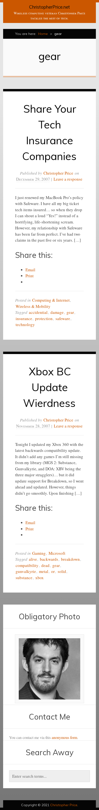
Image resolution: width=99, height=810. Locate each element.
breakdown (70, 559)
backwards (49, 559)
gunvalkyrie (26, 571)
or (53, 571)
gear (70, 312)
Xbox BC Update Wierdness (49, 387)
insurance (24, 318)
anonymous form (64, 737)
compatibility (27, 565)
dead (45, 565)
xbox (39, 577)
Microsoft (57, 553)
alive (33, 559)
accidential (38, 312)
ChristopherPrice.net (49, 7)
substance (24, 577)
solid (62, 571)
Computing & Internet (51, 300)
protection (44, 318)
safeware (63, 318)
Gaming (39, 553)
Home (43, 34)
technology (25, 324)
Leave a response (68, 179)
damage (57, 312)
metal (43, 571)
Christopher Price (58, 173)
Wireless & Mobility (33, 306)
